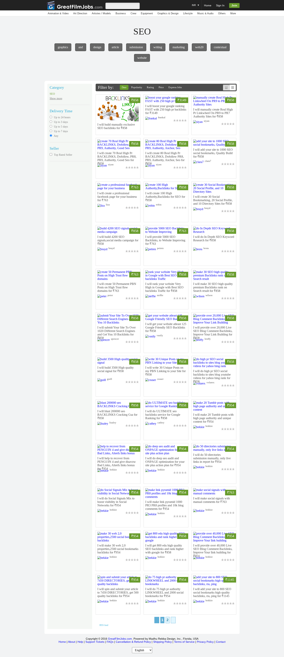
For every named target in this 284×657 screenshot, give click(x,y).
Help (80, 641)
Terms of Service (184, 641)
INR (194, 5)
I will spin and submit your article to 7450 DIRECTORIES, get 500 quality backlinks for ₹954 (118, 592)
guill (109, 378)
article (115, 47)
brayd (207, 208)
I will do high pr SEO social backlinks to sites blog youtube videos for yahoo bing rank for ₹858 (212, 376)
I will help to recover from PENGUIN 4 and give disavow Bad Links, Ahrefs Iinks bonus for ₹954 (116, 463)
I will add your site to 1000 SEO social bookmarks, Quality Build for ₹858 (213, 153)
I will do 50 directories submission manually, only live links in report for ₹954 (212, 458)
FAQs (110, 641)
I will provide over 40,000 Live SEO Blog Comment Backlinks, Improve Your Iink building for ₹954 (212, 550)
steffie (160, 295)
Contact (220, 641)
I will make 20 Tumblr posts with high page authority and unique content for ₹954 (213, 418)
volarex (210, 382)
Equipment (147, 13)
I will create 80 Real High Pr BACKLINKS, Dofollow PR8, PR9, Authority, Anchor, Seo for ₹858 (165, 158)
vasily (160, 335)
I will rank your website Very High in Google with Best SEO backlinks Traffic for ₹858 (164, 287)
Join (234, 5)
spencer (115, 338)
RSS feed (103, 625)
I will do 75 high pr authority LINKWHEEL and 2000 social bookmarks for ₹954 (164, 592)
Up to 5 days (60, 126)
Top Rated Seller (62, 154)
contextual (220, 47)
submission (136, 47)
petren (160, 248)
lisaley (112, 422)
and (81, 47)
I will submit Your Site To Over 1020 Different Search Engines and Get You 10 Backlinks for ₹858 (116, 332)
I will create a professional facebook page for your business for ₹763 (117, 197)
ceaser (160, 378)
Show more (56, 98)
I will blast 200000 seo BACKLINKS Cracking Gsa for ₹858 (117, 415)
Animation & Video (58, 13)
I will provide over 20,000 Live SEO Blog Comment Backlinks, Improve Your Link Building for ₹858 (212, 332)
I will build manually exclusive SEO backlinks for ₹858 (116, 126)
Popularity (136, 87)
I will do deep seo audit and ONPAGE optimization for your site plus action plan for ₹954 (165, 462)
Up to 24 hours (61, 117)
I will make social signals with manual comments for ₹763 (211, 500)
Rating (150, 87)
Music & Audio (205, 13)
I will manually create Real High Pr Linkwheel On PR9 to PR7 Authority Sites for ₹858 (213, 113)
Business (121, 13)
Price (161, 87)
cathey (160, 422)
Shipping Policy (162, 641)
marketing (178, 47)
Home (207, 5)
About (71, 641)
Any (55, 135)
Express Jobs (175, 87)
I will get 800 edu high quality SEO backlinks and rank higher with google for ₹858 (164, 549)
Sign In (220, 5)
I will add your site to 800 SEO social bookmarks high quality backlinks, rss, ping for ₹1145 (212, 592)
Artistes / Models (101, 13)
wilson (209, 295)
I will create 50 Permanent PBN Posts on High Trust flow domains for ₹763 (116, 287)
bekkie (209, 426)
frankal (161, 117)
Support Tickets (94, 641)
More (233, 13)
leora (206, 248)
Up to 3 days (60, 122)
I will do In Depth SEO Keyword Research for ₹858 (213, 238)
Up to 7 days (60, 131)
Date (124, 87)
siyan (206, 120)
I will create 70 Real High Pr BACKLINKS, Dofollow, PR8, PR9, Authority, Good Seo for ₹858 (116, 158)
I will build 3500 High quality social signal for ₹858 (115, 369)
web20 (199, 47)
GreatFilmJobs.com (120, 638)
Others (222, 13)
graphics (63, 47)
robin (159, 204)
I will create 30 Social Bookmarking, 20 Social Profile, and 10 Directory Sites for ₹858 (213, 200)
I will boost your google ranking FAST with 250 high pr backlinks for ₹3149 (165, 109)
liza (108, 204)
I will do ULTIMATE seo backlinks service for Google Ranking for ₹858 (162, 415)
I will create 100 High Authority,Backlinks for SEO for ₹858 (165, 197)
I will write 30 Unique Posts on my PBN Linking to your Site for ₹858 (165, 371)
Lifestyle (188, 13)
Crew (133, 13)
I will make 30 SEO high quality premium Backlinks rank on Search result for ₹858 (213, 287)
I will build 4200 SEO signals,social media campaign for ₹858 (117, 240)
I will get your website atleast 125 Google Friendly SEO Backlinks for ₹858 (165, 327)
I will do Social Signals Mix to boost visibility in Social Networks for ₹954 (115, 502)
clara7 (208, 161)
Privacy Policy (205, 641)
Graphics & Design (168, 13)
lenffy (208, 338)
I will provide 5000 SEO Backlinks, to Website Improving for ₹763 (165, 240)
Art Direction (80, 13)
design (97, 47)
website (142, 57)
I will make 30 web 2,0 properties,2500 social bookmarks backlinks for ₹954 (117, 549)
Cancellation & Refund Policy (133, 641)
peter (110, 295)
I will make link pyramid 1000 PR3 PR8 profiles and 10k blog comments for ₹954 (164, 505)
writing (158, 47)
